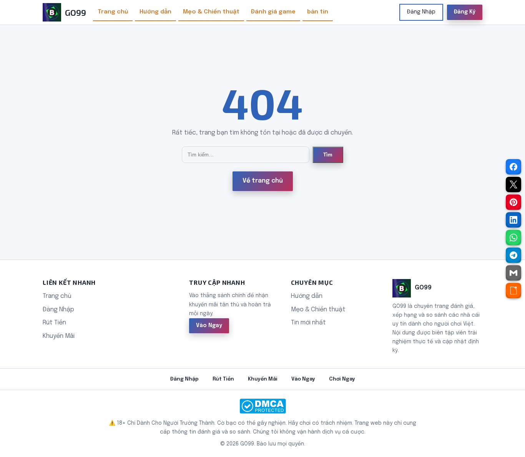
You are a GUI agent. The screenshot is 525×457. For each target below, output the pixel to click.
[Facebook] (513, 166)
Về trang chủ (263, 181)
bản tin (317, 12)
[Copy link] (513, 290)
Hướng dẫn (155, 12)
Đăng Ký (464, 12)
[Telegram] (513, 255)
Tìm (327, 155)
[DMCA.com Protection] (262, 406)
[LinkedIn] (513, 220)
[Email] (513, 273)
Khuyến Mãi (59, 336)
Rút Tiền (54, 322)
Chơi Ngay (342, 379)
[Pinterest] (513, 202)
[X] (513, 184)
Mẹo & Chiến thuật (211, 12)
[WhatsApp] (513, 237)
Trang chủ (113, 12)
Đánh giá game (273, 12)
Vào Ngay (209, 325)
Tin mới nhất (308, 322)
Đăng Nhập (421, 12)
